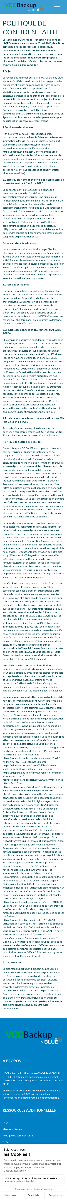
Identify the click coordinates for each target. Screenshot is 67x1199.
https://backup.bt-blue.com (25, 386)
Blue (5, 1090)
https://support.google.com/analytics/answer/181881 (32, 901)
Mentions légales (12, 1129)
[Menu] (57, 7)
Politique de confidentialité (18, 1135)
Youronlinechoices (32, 797)
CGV (5, 1142)
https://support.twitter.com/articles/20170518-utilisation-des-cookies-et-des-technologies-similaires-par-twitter (33, 923)
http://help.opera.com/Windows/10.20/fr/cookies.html (33, 786)
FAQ (5, 1122)
